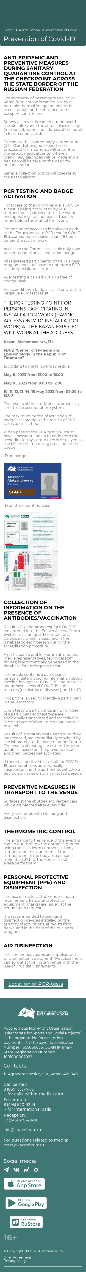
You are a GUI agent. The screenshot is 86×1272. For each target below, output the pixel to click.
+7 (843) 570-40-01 (20, 1120)
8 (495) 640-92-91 (19, 1105)
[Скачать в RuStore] (26, 1222)
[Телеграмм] (6, 1169)
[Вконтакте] (16, 1170)
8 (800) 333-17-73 (19, 1089)
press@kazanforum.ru (24, 1145)
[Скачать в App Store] (24, 1184)
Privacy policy (15, 1261)
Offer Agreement (17, 1257)
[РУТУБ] (26, 1169)
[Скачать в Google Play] (26, 1203)
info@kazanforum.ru (22, 1130)
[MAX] (36, 1169)
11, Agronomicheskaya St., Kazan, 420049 (41, 1074)
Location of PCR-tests (35, 984)
